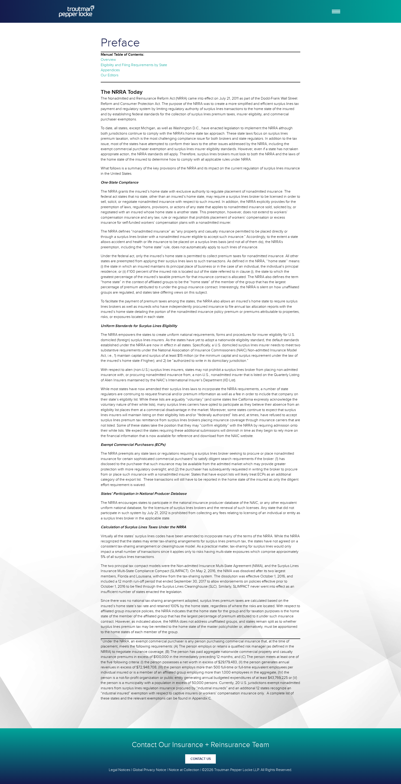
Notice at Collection (184, 770)
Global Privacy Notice (149, 770)
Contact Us (201, 759)
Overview (108, 60)
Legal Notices (119, 770)
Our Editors (109, 75)
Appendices (110, 70)
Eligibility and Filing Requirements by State (134, 65)
